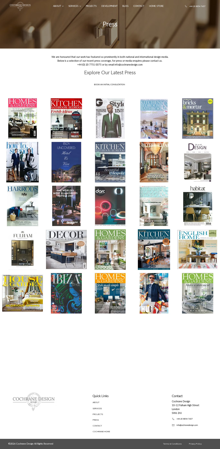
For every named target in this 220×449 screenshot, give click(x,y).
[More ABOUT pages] (63, 6)
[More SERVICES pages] (80, 6)
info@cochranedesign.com (129, 65)
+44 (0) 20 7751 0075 (89, 65)
